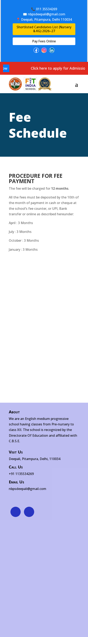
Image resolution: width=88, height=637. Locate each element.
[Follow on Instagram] (29, 512)
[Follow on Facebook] (15, 512)
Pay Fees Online (44, 41)
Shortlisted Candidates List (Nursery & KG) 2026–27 (44, 29)
